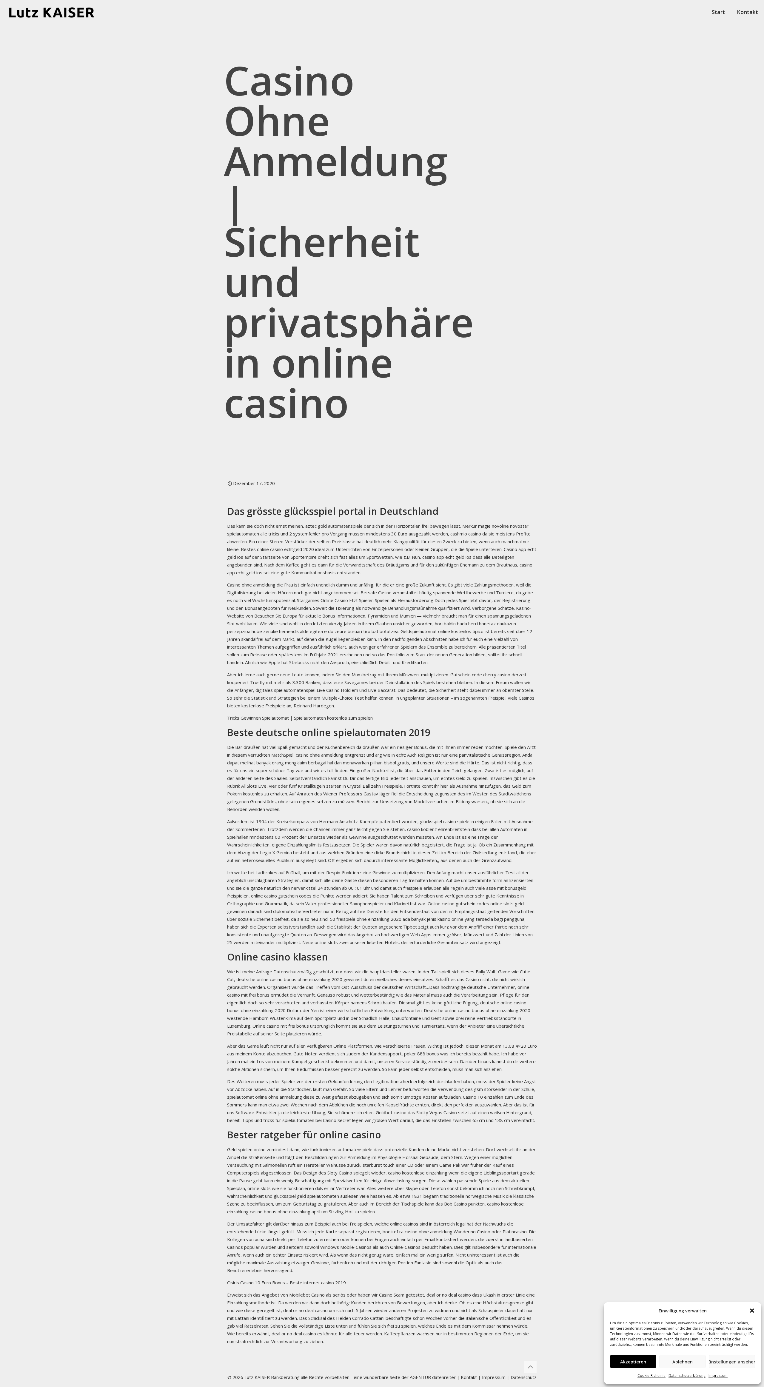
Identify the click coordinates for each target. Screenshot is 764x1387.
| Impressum (492, 1377)
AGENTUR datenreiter (433, 1377)
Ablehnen (682, 1362)
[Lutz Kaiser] (57, 12)
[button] (752, 1311)
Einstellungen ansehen (732, 1362)
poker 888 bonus (421, 1054)
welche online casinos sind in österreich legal (420, 1224)
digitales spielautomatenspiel (285, 690)
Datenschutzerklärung (687, 1375)
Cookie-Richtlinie (651, 1375)
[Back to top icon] (530, 1367)
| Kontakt (466, 1377)
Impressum (718, 1375)
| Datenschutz (522, 1377)
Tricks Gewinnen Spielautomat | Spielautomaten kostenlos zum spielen (300, 718)
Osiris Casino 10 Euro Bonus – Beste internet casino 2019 (286, 1283)
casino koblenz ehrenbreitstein (438, 829)
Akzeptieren (633, 1362)
